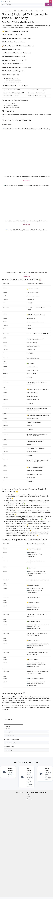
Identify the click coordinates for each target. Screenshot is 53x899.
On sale (8, 728)
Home (3, 10)
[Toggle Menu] (50, 1)
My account (29, 798)
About (28, 794)
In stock (8, 726)
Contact (28, 796)
